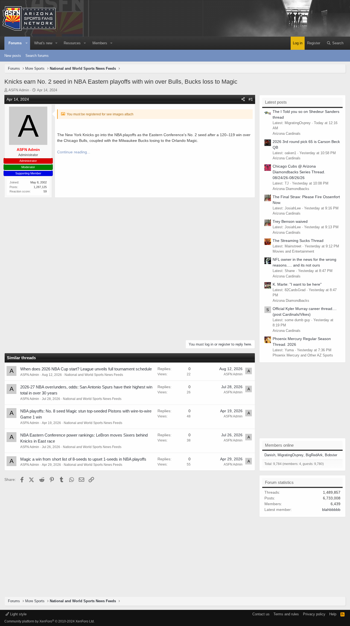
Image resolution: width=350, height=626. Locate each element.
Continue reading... (73, 152)
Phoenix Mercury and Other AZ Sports (303, 355)
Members (99, 43)
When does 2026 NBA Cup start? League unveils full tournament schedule (86, 369)
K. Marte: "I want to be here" (297, 284)
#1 (251, 99)
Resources (72, 43)
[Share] (243, 99)
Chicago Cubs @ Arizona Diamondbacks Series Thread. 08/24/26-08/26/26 (299, 172)
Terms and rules (286, 614)
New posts (12, 56)
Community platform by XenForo (49, 621)
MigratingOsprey (291, 455)
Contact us (261, 614)
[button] (26, 43)
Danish (269, 455)
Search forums (37, 56)
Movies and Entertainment (293, 251)
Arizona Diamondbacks (291, 189)
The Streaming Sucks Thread (298, 240)
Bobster (331, 455)
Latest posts (276, 102)
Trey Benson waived (290, 221)
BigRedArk (314, 455)
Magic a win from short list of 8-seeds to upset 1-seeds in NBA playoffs (83, 459)
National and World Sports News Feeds (94, 375)
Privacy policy (314, 614)
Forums (15, 43)
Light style (18, 614)
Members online (279, 445)
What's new (43, 43)
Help (332, 614)
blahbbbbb (331, 509)
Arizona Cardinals (287, 133)
